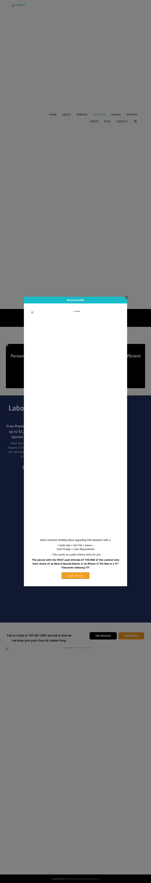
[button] (127, 297)
